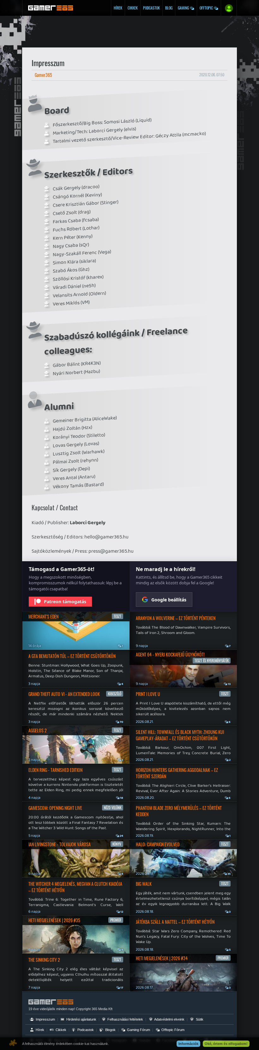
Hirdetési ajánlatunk (80, 1019)
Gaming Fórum (138, 1030)
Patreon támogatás (65, 602)
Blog (168, 7)
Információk (188, 1044)
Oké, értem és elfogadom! (226, 1044)
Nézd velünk (112, 807)
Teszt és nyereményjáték (212, 660)
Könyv (116, 844)
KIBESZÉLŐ (114, 693)
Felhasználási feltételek (124, 1019)
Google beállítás (168, 600)
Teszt (117, 616)
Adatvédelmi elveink (169, 1019)
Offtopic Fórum (172, 1030)
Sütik (199, 1019)
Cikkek (133, 7)
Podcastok (151, 7)
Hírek (118, 7)
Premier (115, 920)
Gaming (184, 7)
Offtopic (207, 7)
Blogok (110, 1030)
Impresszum (45, 1019)
